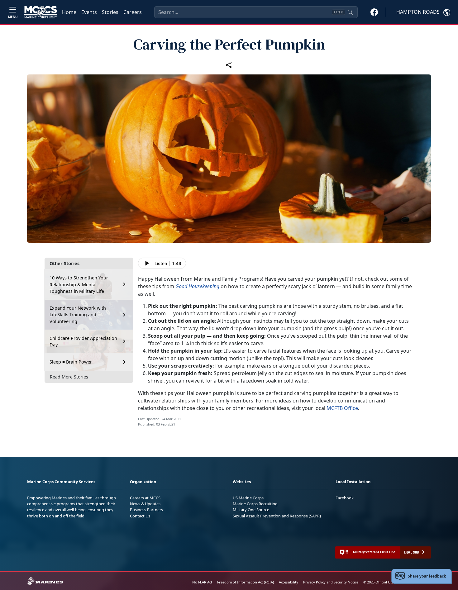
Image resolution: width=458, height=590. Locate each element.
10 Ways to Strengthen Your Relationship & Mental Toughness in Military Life (79, 284)
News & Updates (145, 504)
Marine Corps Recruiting (255, 504)
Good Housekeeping (197, 286)
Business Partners (146, 509)
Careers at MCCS (145, 498)
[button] (374, 11)
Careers (132, 12)
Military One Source (251, 509)
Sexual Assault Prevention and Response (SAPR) (277, 516)
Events (89, 12)
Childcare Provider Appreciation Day (83, 341)
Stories (110, 12)
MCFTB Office (342, 408)
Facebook (345, 498)
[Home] (40, 12)
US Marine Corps (248, 498)
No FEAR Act (202, 582)
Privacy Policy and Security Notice (330, 582)
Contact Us (140, 516)
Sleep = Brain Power (71, 362)
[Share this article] (229, 65)
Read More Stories (69, 377)
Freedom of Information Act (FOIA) (245, 582)
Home (69, 12)
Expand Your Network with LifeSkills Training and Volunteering (78, 314)
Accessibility (288, 582)
